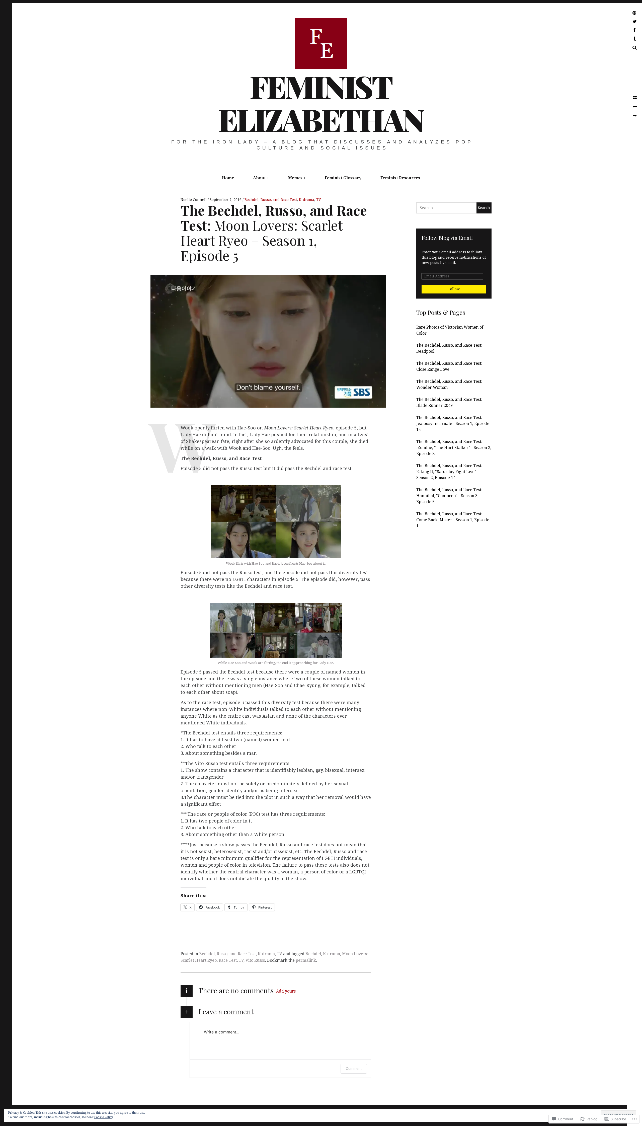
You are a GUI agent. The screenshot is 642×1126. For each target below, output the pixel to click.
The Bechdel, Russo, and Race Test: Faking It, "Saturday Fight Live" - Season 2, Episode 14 (449, 471)
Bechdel (313, 953)
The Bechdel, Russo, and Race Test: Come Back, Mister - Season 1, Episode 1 (452, 519)
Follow (454, 289)
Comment (354, 1068)
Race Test (228, 960)
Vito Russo (255, 960)
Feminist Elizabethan (320, 102)
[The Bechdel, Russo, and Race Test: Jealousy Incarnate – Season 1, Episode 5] (634, 115)
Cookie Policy (103, 1117)
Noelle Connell (194, 200)
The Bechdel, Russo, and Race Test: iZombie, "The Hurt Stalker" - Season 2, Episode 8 (453, 447)
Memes (295, 178)
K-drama (306, 200)
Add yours (286, 991)
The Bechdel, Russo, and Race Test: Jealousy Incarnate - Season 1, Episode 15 (452, 423)
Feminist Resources (400, 178)
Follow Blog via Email (447, 237)
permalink (306, 960)
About (259, 178)
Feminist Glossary (343, 178)
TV (318, 200)
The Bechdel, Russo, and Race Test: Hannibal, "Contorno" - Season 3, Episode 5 (449, 495)
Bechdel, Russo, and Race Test (271, 200)
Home (228, 178)
